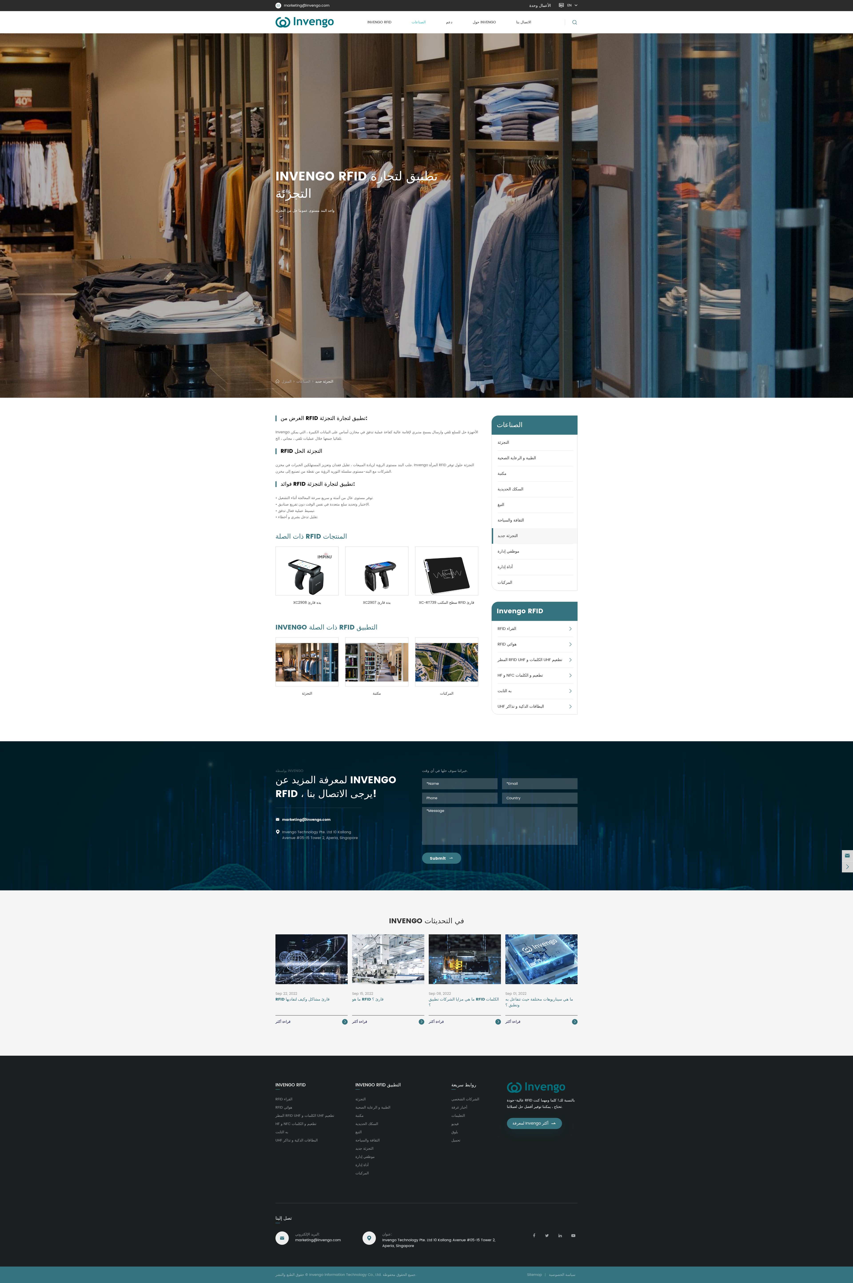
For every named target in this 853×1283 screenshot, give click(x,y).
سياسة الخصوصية (562, 1275)
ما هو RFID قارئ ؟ (368, 1000)
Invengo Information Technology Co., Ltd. (345, 1275)
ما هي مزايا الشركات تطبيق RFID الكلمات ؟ (464, 1002)
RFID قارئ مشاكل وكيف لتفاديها (302, 1000)
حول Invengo (484, 22)
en (569, 5)
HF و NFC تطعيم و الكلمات (520, 675)
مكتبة (377, 693)
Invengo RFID (379, 22)
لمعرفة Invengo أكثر (534, 1123)
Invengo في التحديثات (426, 921)
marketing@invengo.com (303, 5)
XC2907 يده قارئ (377, 602)
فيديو (455, 1124)
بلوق (454, 1132)
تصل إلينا (283, 1218)
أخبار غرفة (459, 1107)
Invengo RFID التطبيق (378, 1085)
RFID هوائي (507, 644)
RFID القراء (507, 629)
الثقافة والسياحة (511, 520)
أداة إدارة (505, 567)
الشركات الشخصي (465, 1099)
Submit (441, 858)
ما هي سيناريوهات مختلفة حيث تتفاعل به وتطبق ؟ (539, 1002)
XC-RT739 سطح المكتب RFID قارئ (446, 602)
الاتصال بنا (523, 22)
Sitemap (534, 1275)
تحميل (455, 1140)
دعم (449, 22)
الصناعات (419, 22)
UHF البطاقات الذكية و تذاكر (521, 706)
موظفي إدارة (508, 551)
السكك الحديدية (510, 489)
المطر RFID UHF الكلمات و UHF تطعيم (530, 660)
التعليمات (458, 1116)
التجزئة (307, 693)
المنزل (286, 381)
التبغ (501, 505)
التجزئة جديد (324, 381)
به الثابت (505, 691)
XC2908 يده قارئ (307, 602)
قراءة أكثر (311, 1022)
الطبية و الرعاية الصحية (517, 458)
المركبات (446, 693)
